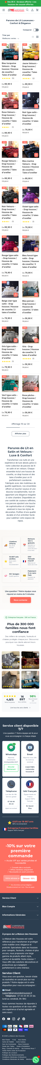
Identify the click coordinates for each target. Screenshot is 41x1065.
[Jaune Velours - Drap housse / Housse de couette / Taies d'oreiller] (30, 51)
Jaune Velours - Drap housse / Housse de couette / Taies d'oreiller (30, 69)
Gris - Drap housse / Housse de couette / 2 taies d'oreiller (30, 350)
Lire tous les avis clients (19, 708)
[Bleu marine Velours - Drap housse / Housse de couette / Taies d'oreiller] (30, 149)
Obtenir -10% (29, 878)
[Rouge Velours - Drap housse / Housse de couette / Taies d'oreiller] (10, 149)
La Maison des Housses (16, 1036)
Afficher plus (20, 434)
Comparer (27, 30)
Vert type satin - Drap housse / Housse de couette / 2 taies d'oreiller (10, 401)
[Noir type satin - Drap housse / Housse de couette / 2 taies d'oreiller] (30, 100)
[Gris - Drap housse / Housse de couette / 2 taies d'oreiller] (30, 335)
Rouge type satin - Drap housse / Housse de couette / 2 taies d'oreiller (10, 261)
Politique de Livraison (9, 1053)
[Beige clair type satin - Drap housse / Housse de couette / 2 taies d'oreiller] (10, 289)
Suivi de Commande (9, 1044)
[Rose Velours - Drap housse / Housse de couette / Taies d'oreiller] (10, 100)
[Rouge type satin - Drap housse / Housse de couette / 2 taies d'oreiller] (10, 244)
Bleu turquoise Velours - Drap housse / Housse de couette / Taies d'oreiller (10, 69)
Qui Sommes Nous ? (29, 1048)
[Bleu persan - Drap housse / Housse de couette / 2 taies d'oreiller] (30, 289)
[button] (37, 10)
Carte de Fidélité (8, 1042)
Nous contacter (20, 600)
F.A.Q (14, 1040)
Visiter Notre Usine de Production (14, 1050)
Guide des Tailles (8, 1046)
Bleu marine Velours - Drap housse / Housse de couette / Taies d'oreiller (30, 167)
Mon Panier (6, 1040)
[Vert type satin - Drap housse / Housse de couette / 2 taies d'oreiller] (10, 383)
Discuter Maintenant (11, 768)
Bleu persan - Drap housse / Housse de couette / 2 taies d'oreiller (30, 307)
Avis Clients (22, 1040)
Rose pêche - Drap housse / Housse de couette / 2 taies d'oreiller (30, 401)
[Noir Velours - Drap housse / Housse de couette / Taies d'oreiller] (10, 195)
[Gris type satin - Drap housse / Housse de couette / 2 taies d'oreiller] (10, 335)
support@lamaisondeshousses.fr (30, 769)
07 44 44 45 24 (11, 803)
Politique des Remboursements (13, 1055)
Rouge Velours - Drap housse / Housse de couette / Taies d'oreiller (10, 167)
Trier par (6, 35)
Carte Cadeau (21, 1042)
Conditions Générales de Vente (13, 1059)
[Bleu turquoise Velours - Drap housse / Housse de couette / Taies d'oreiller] (10, 51)
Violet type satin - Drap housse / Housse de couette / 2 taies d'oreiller (30, 212)
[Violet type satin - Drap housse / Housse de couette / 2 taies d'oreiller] (30, 195)
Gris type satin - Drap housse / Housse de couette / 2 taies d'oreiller (10, 352)
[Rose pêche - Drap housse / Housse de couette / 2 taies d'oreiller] (30, 383)
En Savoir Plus (30, 807)
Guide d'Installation (23, 1046)
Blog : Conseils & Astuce (10, 1048)
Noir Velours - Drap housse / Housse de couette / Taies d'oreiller (9, 212)
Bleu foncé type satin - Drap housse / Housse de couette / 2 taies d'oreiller (30, 261)
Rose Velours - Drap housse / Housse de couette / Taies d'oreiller (9, 118)
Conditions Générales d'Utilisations (14, 1057)
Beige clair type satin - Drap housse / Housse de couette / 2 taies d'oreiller (10, 307)
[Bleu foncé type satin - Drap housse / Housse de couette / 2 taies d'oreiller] (30, 244)
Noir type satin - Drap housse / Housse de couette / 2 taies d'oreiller (30, 118)
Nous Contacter (23, 1044)
